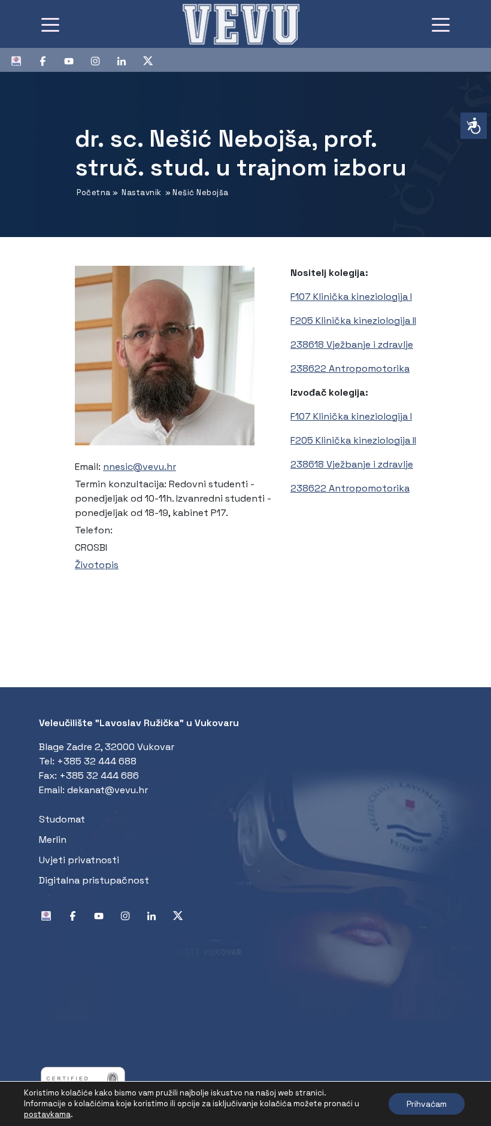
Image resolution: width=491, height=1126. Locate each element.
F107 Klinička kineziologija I (351, 296)
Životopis (97, 565)
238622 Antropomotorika (350, 368)
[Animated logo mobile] (241, 24)
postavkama (47, 1114)
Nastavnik (142, 192)
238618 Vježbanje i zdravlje (351, 344)
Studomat (62, 819)
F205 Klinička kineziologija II (353, 320)
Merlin (52, 839)
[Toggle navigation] (50, 24)
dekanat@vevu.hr (107, 790)
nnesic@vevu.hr (139, 466)
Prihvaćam (427, 1103)
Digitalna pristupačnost (94, 880)
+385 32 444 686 (99, 775)
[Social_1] (21, 60)
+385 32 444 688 (97, 761)
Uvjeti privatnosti (79, 860)
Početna (94, 192)
